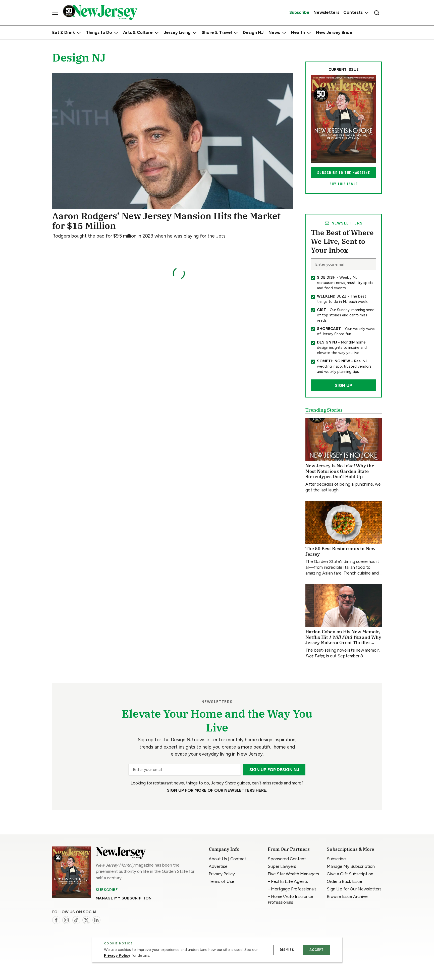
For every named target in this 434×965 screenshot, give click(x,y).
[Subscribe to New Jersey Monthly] (71, 872)
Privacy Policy (117, 955)
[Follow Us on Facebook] (56, 920)
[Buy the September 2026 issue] (343, 119)
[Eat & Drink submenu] (79, 33)
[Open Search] (377, 13)
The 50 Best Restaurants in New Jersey (340, 551)
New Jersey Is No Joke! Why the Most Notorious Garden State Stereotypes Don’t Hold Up (339, 471)
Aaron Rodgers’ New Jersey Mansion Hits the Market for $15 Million (166, 221)
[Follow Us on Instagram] (66, 920)
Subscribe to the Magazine (343, 172)
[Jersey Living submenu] (195, 33)
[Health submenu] (309, 33)
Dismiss (287, 950)
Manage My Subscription (124, 898)
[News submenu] (284, 33)
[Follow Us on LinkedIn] (96, 920)
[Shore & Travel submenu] (236, 33)
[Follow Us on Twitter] (86, 920)
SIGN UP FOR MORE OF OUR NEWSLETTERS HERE (216, 790)
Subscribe (107, 890)
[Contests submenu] (366, 12)
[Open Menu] (55, 13)
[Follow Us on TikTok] (76, 920)
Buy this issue (344, 184)
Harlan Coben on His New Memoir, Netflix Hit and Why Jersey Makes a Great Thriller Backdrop (343, 640)
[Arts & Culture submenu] (157, 33)
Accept (316, 950)
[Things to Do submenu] (116, 33)
